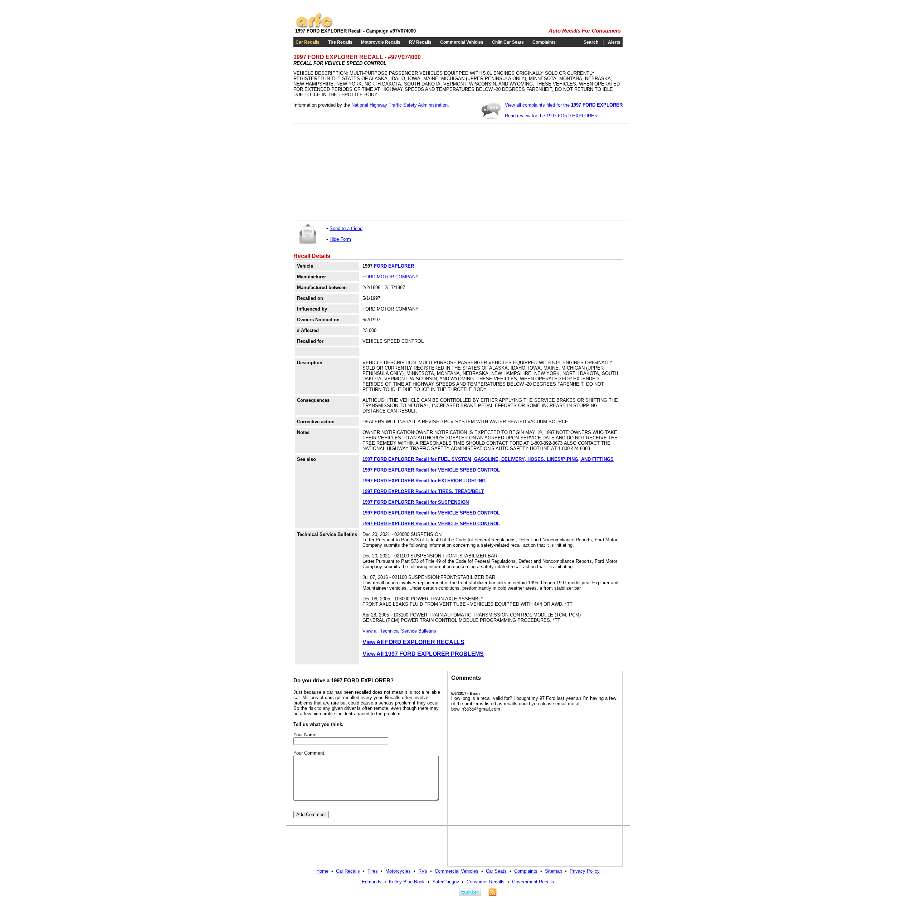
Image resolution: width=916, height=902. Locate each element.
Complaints (544, 42)
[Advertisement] (350, 171)
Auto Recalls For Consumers (585, 31)
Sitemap (553, 871)
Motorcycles (398, 871)
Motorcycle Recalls (380, 42)
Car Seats (496, 871)
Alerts (614, 42)
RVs (422, 871)
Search (591, 42)
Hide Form (340, 239)
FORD (380, 266)
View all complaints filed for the (564, 105)
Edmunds (371, 881)
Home (322, 871)
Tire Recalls (340, 42)
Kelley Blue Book (407, 881)
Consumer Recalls (486, 881)
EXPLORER (401, 266)
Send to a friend (346, 228)
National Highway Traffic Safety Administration (399, 105)
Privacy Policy (585, 871)
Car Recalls (308, 42)
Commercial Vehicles (461, 42)
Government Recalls (533, 881)
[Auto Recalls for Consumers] (314, 26)
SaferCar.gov (445, 881)
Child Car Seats (508, 42)
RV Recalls (420, 42)
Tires (372, 871)
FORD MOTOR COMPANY (390, 276)
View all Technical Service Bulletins (399, 631)
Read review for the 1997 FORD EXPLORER (551, 115)
